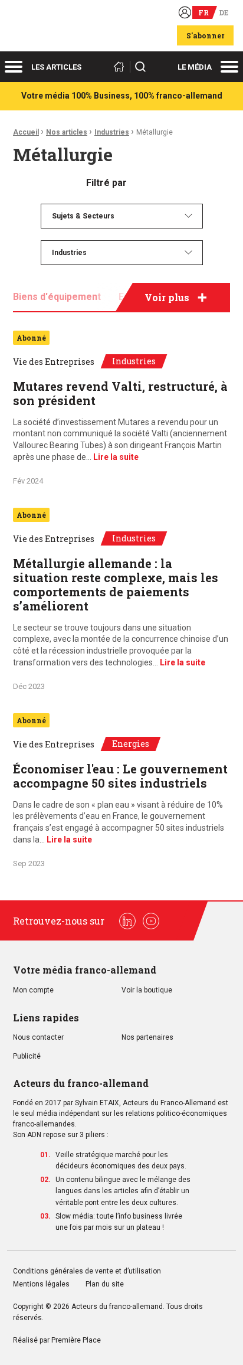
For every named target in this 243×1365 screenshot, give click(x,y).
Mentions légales (41, 1284)
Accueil (26, 132)
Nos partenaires (147, 1037)
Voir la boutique (146, 990)
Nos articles (66, 132)
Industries (111, 132)
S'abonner (205, 35)
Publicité (27, 1056)
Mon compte (33, 990)
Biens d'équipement (57, 296)
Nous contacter (38, 1037)
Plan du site (105, 1284)
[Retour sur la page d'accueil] (121, 66)
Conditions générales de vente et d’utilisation (88, 1271)
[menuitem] (122, 216)
